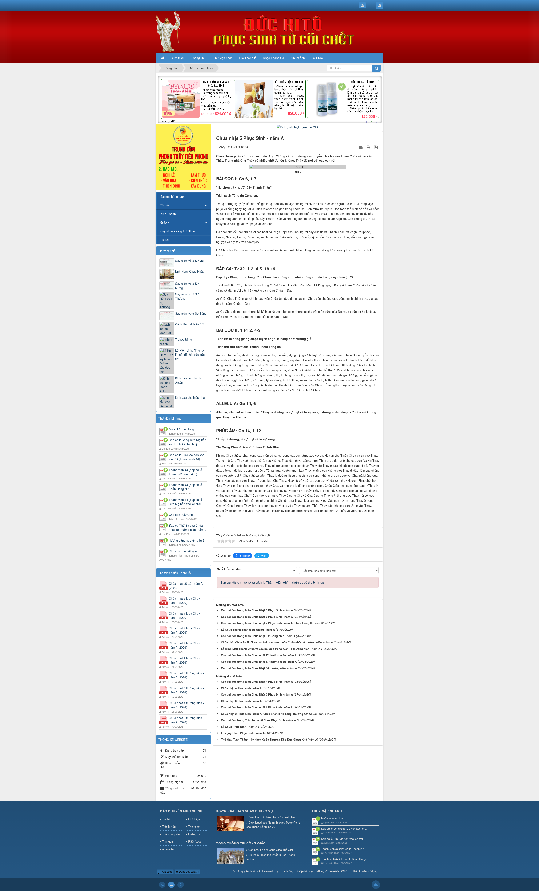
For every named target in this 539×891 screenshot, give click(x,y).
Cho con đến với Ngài (183, 551)
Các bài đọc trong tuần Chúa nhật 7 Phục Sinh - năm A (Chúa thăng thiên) (269, 623)
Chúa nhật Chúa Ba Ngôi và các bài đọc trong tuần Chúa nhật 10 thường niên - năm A (277, 642)
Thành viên (169, 826)
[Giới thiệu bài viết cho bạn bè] (361, 147)
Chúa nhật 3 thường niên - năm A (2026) (186, 720)
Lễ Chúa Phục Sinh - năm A (239, 727)
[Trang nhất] (163, 58)
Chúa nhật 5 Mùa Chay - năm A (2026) (185, 600)
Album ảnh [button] (298, 58)
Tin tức (165, 205)
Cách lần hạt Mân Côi (189, 324)
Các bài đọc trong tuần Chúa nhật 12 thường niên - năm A (259, 655)
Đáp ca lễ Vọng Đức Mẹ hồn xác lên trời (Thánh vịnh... (187, 442)
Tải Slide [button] (317, 58)
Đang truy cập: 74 (188, 871)
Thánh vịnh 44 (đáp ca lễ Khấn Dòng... (344, 859)
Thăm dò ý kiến (171, 834)
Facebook (244, 555)
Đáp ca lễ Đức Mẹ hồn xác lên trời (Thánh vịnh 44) (186, 457)
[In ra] (369, 147)
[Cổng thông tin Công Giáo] (230, 856)
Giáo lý (165, 222)
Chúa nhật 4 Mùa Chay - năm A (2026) (185, 615)
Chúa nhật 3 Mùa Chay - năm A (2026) (185, 630)
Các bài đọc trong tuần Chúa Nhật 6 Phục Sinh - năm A (257, 617)
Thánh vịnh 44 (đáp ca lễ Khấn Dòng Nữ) (185, 487)
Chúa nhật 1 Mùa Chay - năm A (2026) (185, 660)
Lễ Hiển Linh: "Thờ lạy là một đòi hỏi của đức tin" (190, 354)
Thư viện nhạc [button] (222, 58)
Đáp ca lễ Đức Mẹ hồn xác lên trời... (343, 839)
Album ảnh (168, 849)
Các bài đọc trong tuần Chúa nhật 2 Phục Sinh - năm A (257, 707)
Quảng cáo (194, 834)
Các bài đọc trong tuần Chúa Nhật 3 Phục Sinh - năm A (257, 694)
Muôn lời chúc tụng (181, 429)
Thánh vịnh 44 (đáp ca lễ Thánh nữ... (343, 849)
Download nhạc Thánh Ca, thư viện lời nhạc (287, 871)
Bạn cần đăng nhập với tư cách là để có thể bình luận (273, 582)
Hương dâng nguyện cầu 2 (186, 540)
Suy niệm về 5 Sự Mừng (187, 285)
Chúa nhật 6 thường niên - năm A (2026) (186, 675)
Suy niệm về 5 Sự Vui (189, 260)
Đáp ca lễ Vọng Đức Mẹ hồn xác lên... (344, 829)
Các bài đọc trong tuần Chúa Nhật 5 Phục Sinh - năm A (257, 610)
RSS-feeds (194, 841)
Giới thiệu (194, 819)
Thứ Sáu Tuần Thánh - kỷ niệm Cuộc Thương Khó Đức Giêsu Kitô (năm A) (269, 739)
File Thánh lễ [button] (247, 58)
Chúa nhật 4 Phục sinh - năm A (241, 688)
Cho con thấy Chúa (182, 514)
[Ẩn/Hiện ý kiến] (293, 570)
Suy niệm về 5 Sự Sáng (191, 313)
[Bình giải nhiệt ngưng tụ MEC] (298, 126)
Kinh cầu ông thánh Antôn (188, 380)
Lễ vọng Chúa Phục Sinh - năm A (243, 733)
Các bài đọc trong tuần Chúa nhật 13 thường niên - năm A (259, 662)
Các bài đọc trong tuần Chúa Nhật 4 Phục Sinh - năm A (257, 682)
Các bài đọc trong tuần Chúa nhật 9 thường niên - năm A (258, 636)
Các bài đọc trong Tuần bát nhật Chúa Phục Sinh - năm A (258, 720)
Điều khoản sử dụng (365, 871)
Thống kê (194, 826)
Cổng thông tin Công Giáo (241, 843)
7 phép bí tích (184, 339)
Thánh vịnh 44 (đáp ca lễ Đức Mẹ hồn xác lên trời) (185, 502)
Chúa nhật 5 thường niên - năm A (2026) (186, 690)
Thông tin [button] (198, 58)
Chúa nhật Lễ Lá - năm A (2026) (186, 585)
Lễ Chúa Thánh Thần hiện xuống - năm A (248, 629)
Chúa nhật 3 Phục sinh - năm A (241, 701)
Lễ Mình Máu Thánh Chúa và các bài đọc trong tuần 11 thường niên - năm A (270, 649)
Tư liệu (165, 240)
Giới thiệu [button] (178, 58)
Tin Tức (166, 819)
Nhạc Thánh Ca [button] (273, 58)
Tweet (263, 555)
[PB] (183, 157)
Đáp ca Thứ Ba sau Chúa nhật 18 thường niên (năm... (187, 527)
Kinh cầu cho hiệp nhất (190, 397)
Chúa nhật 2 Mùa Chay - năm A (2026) (185, 645)
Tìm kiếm (168, 841)
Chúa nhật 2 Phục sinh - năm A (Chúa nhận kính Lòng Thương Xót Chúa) (269, 714)
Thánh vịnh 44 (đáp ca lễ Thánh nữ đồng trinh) (185, 472)
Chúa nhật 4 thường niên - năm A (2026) (186, 705)
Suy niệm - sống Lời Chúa (177, 231)
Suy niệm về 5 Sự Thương (187, 296)
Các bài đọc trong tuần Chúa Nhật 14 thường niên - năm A (259, 668)
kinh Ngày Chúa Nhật (189, 271)
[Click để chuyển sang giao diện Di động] (180, 885)
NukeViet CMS (338, 871)
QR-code (166, 871)
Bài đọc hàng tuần (172, 196)
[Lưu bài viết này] (376, 147)
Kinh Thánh (168, 214)
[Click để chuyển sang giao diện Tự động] (162, 885)
